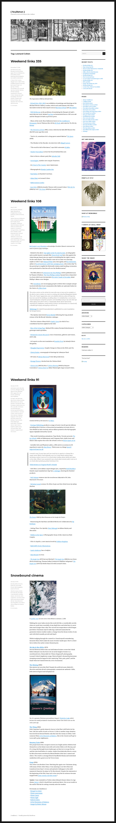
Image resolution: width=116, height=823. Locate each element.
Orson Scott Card (57, 255)
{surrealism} (14, 78)
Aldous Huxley (20, 400)
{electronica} (14, 391)
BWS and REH (86, 82)
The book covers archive (89, 110)
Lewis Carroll (18, 413)
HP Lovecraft (20, 88)
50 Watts (51, 420)
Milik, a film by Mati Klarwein (90, 72)
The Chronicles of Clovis (37, 130)
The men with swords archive (90, 119)
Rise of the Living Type (37, 328)
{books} (13, 71)
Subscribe (93, 304)
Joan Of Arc (33, 187)
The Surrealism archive (89, 128)
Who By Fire (71, 187)
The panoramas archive (89, 123)
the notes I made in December (61, 277)
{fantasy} (20, 391)
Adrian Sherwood (43, 357)
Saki (19, 100)
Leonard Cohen (20, 597)
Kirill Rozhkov (70, 468)
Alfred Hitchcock (15, 401)
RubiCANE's (14, 423)
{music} (18, 74)
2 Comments (14, 105)
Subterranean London (37, 182)
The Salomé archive (88, 126)
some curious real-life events (47, 775)
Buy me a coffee (86, 339)
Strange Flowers (35, 361)
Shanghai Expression (37, 348)
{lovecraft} (13, 74)
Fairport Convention (16, 228)
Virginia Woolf (18, 430)
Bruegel (20, 592)
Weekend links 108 (26, 201)
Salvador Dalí (56, 156)
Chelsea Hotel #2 (43, 368)
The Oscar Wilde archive (89, 121)
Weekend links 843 (88, 75)
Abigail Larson (65, 143)
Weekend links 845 (88, 65)
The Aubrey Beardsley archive (90, 108)
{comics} (17, 71)
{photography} (20, 76)
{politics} (13, 214)
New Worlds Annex (88, 103)
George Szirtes (14, 230)
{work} (12, 216)
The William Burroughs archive (91, 129)
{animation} (14, 388)
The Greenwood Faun (88, 77)
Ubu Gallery (72, 107)
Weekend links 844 (88, 70)
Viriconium (13, 431)
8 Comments (14, 245)
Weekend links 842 (88, 80)
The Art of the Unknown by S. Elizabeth (93, 68)
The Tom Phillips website (52, 275)
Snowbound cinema (27, 575)
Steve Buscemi (19, 601)
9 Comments (14, 608)
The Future (42, 189)
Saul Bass (19, 423)
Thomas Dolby (14, 428)
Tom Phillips (18, 243)
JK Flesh (57, 123)
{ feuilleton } (18, 11)
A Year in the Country (16, 80)
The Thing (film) (14, 602)
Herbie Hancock (20, 405)
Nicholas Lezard (35, 484)
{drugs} (22, 389)
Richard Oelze (14, 100)
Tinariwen (20, 101)
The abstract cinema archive (90, 105)
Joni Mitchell (14, 408)
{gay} (12, 73)
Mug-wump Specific (88, 67)
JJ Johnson (20, 406)
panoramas (17, 599)
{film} (21, 71)
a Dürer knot (42, 288)
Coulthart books (87, 101)
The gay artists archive (89, 114)
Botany (32, 125)
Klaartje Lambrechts (47, 169)
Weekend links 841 (88, 85)
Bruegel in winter (36, 791)
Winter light (34, 797)
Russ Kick (22, 240)
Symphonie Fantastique (89, 73)
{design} (20, 209)
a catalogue (56, 471)
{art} (19, 69)
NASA (12, 599)
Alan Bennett (34, 555)
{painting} (13, 76)
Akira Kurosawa (14, 591)
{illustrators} (21, 73)
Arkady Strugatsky (19, 220)
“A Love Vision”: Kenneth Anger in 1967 (93, 78)
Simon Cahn (14, 425)
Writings (85, 131)
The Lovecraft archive (88, 118)
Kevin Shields (50, 315)
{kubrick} (13, 585)
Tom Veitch (21, 602)
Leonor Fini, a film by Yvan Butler (91, 87)
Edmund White (48, 261)
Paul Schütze (18, 420)
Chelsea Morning (53, 365)
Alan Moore (47, 447)
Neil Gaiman (34, 477)
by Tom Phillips (52, 273)
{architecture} (14, 69)
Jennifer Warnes (19, 90)
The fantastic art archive (89, 113)
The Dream (33, 517)
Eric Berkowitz (71, 261)
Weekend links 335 (26, 61)
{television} (20, 78)
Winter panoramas (36, 793)
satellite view (34, 618)
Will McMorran (35, 112)
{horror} (16, 73)
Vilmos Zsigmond (15, 604)
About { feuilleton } (88, 100)
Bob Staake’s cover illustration (38, 246)
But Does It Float (61, 107)
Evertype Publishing (36, 425)
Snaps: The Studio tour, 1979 (90, 83)
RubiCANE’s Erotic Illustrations (40, 546)
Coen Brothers (14, 594)
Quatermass (18, 98)
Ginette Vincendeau (36, 152)
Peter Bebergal (52, 528)
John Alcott (17, 596)
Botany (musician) (20, 83)
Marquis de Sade (19, 95)
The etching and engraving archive (92, 111)
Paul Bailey (33, 174)
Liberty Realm (34, 352)
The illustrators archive (89, 116)
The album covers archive (89, 106)
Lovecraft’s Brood (87, 88)
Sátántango (33, 309)
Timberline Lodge (65, 718)
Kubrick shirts (35, 800)
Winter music (34, 795)
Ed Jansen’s (39, 335)
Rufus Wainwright (15, 240)
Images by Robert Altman (38, 804)
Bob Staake (14, 221)
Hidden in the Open (36, 535)
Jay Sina (50, 114)
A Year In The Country (39, 165)
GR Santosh (18, 403)
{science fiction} (20, 214)
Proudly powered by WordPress (27, 815)
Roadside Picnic (18, 238)
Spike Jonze (18, 426)
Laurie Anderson (35, 550)
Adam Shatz (34, 178)
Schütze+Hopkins (62, 541)
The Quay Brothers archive (90, 124)
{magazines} (14, 212)
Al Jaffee (67, 147)
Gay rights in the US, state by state (54, 253)
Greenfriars (37, 284)
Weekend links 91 (25, 380)
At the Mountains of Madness (39, 802)
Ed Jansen (16, 225)
